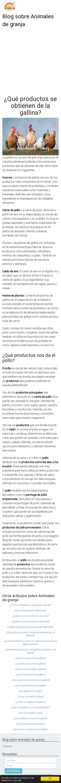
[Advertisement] (30, 60)
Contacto (7, 746)
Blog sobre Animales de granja (28, 20)
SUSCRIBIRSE (13, 771)
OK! (50, 778)
